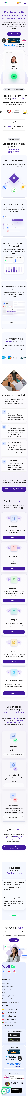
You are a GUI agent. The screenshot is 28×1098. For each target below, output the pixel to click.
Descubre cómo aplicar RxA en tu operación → (14, 847)
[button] (19, 2)
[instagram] (14, 971)
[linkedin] (4, 971)
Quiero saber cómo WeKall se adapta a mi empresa (14, 489)
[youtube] (9, 971)
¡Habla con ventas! (14, 34)
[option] (14, 893)
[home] (5, 3)
